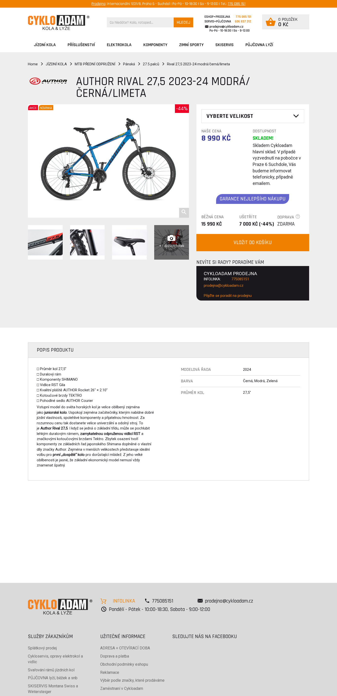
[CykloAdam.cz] (59, 22)
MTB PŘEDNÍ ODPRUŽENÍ (95, 64)
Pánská (129, 64)
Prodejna (98, 3)
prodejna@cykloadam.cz (226, 26)
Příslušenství (81, 45)
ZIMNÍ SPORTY (191, 45)
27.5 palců (151, 64)
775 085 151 (236, 3)
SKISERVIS (224, 45)
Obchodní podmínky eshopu (124, 664)
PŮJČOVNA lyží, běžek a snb (52, 678)
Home (33, 64)
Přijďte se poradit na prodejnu (228, 295)
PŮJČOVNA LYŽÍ (259, 45)
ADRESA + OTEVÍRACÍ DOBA (125, 648)
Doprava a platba (114, 656)
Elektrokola (119, 45)
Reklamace (109, 672)
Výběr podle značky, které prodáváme (132, 680)
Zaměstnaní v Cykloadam (121, 688)
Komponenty (155, 45)
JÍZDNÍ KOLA (45, 45)
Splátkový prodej (42, 648)
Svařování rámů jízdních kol (51, 670)
